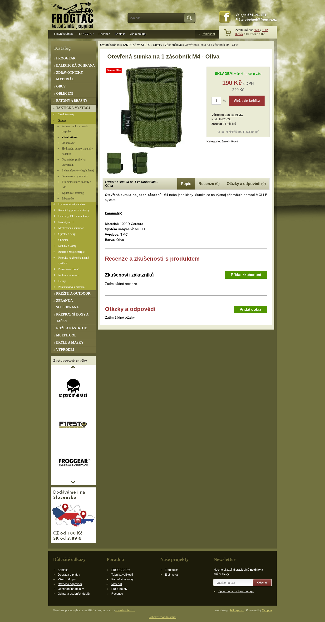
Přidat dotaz (250, 309)
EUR (265, 30)
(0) (209, 184)
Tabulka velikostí (122, 574)
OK (190, 18)
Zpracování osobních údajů (236, 591)
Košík (239, 34)
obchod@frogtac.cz (261, 19)
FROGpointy (119, 589)
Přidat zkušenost (246, 275)
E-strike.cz (171, 574)
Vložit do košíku (247, 100)
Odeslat (262, 582)
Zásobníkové (173, 45)
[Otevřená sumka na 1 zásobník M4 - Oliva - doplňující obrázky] (115, 163)
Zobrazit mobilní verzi (162, 617)
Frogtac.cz (73, 16)
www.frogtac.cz (125, 610)
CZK (257, 30)
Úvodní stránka (110, 45)
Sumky (157, 45)
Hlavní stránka (63, 34)
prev (73, 367)
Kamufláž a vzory (122, 579)
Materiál (116, 584)
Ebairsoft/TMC (234, 115)
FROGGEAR (86, 34)
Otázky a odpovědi (70, 584)
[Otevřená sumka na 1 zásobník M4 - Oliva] (152, 149)
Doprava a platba (69, 574)
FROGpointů (251, 132)
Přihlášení (208, 34)
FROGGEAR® (120, 570)
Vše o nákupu (138, 34)
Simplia (267, 610)
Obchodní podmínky (71, 589)
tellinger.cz (237, 610)
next (73, 482)
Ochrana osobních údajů (74, 593)
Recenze (104, 34)
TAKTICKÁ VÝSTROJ (136, 45)
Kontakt (120, 34)
